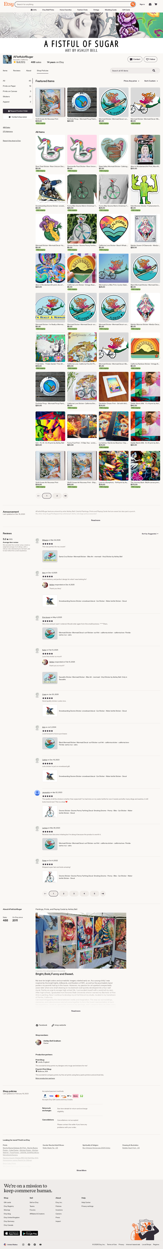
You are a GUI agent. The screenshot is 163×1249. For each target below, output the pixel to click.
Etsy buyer (46, 617)
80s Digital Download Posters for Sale (17, 1166)
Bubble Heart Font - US (131, 1148)
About (28, 70)
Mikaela (45, 540)
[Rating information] (14, 62)
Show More (81, 1170)
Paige (44, 860)
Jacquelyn (46, 792)
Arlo (43, 727)
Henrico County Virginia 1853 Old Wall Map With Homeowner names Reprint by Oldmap (20, 1159)
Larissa (44, 828)
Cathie (44, 760)
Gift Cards (126, 10)
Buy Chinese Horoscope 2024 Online (96, 1148)
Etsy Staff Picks (48, 10)
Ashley (51, 585)
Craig (44, 694)
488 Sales (6, 127)
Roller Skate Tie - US (50, 1148)
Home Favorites (66, 10)
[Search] (133, 4)
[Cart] (156, 4)
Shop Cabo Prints (9, 1163)
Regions (156, 1244)
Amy (44, 573)
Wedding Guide (111, 10)
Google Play (30, 1233)
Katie (44, 650)
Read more (95, 520)
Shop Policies (42, 70)
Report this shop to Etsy (12, 141)
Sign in (142, 4)
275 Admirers (8, 131)
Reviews (16, 70)
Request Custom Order (19, 111)
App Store (12, 1233)
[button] (135, 59)
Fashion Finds (82, 10)
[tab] (17, 80)
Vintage (96, 10)
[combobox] (72, 4)
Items (5, 70)
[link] (38, 496)
